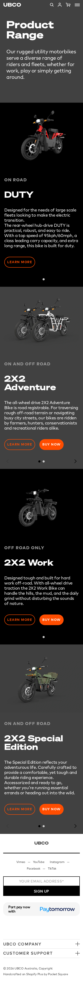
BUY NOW (51, 809)
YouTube (38, 862)
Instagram (57, 862)
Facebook (33, 868)
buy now (51, 620)
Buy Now (51, 444)
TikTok (52, 868)
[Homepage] (12, 5)
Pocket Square (58, 974)
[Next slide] (75, 279)
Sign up (41, 891)
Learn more (19, 262)
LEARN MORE (19, 444)
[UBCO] (41, 843)
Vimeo (20, 862)
